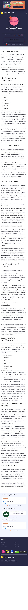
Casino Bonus (17, 588)
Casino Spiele (17, 590)
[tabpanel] (14, 543)
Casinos (15, 586)
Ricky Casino (10, 544)
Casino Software (4, 590)
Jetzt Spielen (14, 40)
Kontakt (2, 588)
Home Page (3, 586)
